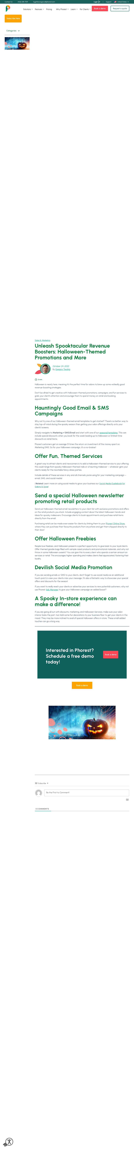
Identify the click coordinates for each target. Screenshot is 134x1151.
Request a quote (120, 8)
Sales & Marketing (42, 340)
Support (108, 2)
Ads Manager (52, 589)
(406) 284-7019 (23, 2)
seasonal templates (108, 432)
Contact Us (8, 2)
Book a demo (100, 8)
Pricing (49, 9)
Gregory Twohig (62, 369)
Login (96, 2)
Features (38, 9)
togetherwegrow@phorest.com (44, 2)
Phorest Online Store (115, 523)
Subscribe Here (13, 18)
